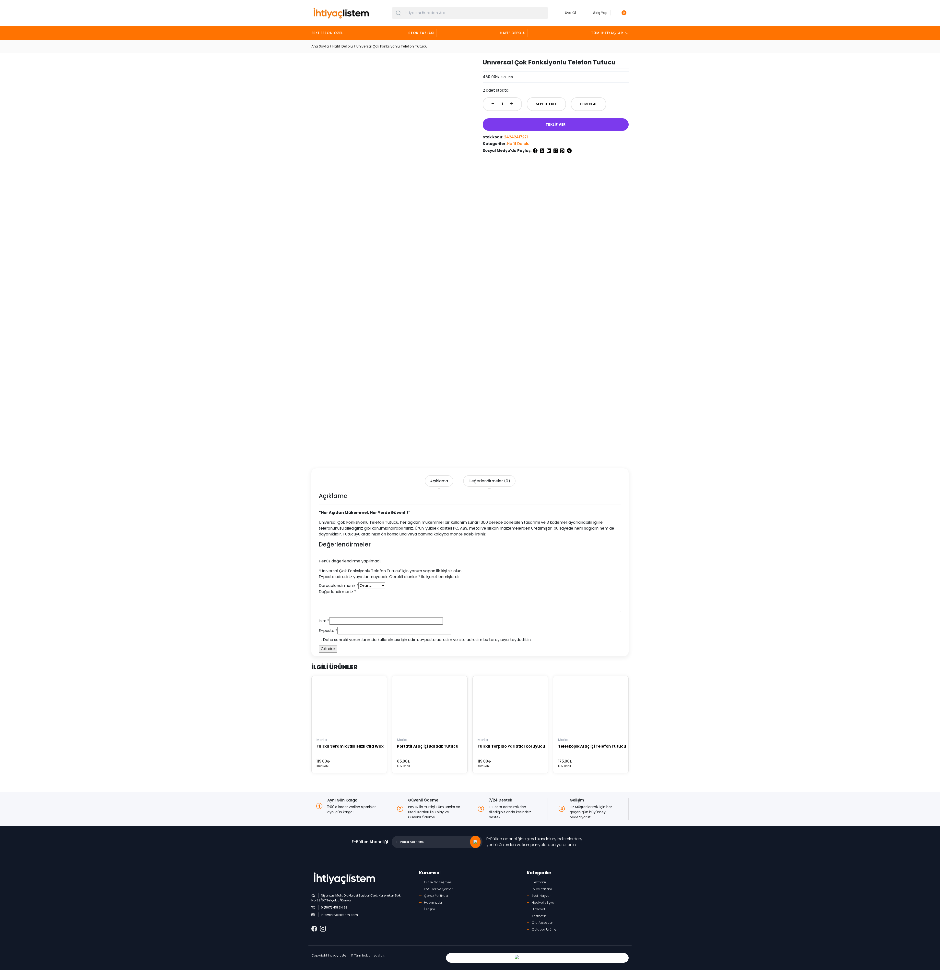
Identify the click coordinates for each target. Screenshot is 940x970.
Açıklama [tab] (439, 481)
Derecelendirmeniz (338, 585)
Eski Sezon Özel (327, 32)
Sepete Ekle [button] (327, 728)
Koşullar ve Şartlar (438, 889)
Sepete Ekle (546, 104)
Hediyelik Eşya (543, 902)
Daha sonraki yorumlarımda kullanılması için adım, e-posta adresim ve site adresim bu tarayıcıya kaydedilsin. (427, 640)
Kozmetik (539, 916)
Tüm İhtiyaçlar (607, 32)
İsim (324, 621)
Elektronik (539, 882)
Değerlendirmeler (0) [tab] (489, 481)
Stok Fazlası (421, 32)
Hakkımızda (433, 902)
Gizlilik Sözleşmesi (438, 882)
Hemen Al (588, 104)
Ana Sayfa (320, 46)
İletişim (429, 909)
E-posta (328, 630)
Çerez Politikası (436, 895)
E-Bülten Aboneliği (370, 842)
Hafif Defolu (513, 32)
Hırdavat (538, 909)
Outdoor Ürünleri (545, 929)
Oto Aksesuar (542, 922)
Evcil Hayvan (542, 895)
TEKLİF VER (556, 124)
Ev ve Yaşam (542, 889)
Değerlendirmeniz (337, 591)
